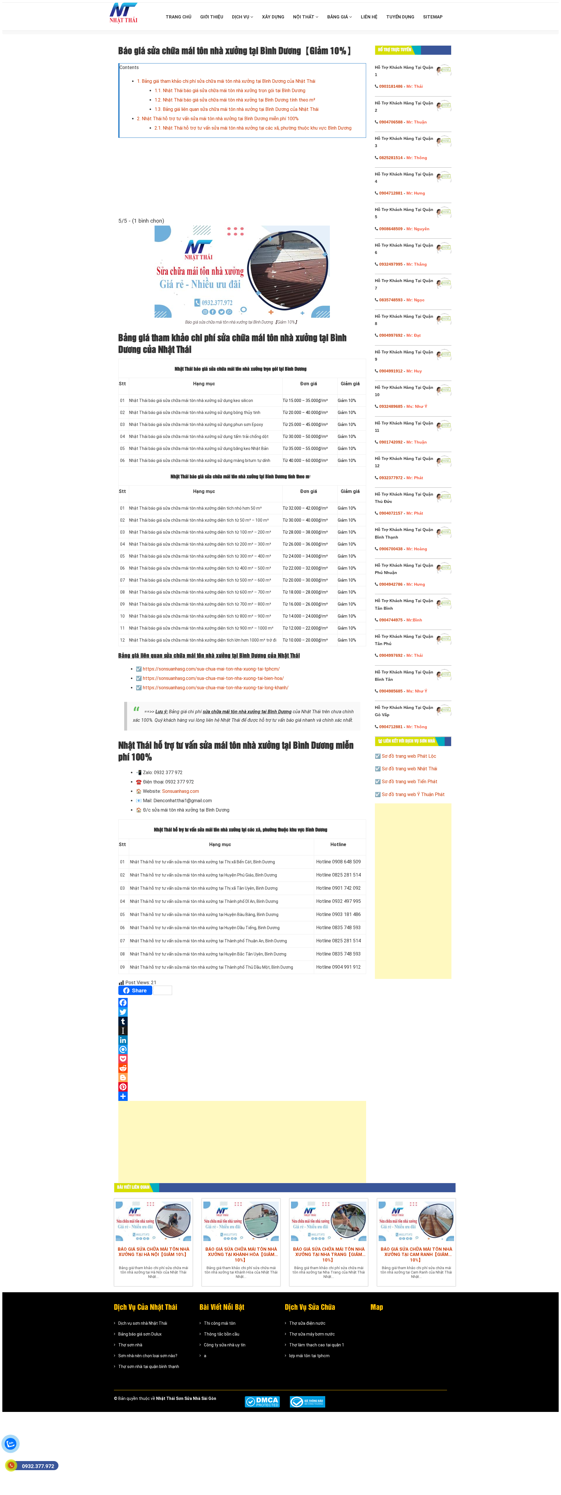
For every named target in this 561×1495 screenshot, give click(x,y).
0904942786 (391, 584)
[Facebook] (242, 1002)
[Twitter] (242, 1012)
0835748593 (391, 300)
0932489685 (391, 406)
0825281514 (391, 157)
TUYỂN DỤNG (400, 17)
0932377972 (391, 477)
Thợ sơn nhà (130, 1345)
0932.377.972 (38, 1466)
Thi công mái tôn (220, 1323)
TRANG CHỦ (178, 17)
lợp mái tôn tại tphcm (309, 1355)
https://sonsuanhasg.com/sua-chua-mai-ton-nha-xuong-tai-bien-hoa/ (213, 678)
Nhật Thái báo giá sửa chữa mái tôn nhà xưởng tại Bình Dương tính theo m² (235, 100)
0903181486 (391, 86)
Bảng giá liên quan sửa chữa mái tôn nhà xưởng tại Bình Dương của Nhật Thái (236, 109)
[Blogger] (242, 1077)
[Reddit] (242, 1068)
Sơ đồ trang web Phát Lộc (409, 756)
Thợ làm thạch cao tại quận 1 (316, 1345)
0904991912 (391, 371)
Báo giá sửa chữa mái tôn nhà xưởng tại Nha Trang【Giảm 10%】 (329, 1255)
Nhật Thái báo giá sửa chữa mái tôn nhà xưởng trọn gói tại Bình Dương (230, 90)
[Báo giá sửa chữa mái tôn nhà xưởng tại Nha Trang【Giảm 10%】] (328, 1221)
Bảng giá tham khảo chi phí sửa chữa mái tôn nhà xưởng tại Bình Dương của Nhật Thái (226, 81)
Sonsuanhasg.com (180, 791)
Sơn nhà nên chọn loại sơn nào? (147, 1355)
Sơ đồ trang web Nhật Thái (409, 768)
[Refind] (242, 1049)
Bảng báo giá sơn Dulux (140, 1334)
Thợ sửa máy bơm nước (312, 1334)
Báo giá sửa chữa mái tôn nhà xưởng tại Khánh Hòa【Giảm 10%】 (241, 1255)
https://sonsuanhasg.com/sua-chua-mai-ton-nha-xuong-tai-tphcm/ (211, 669)
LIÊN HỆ (369, 17)
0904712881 (391, 193)
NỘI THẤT (304, 17)
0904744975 (391, 620)
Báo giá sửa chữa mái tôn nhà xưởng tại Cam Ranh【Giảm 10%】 (416, 1255)
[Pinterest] (242, 1087)
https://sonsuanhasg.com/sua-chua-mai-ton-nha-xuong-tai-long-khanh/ (216, 687)
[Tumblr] (242, 1021)
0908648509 (391, 228)
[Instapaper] (242, 1030)
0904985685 (391, 691)
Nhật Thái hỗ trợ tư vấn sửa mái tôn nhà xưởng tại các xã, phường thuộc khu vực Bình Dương (253, 128)
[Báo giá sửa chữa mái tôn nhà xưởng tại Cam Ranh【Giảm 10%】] (416, 1221)
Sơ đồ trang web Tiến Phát (409, 781)
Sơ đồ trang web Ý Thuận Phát (413, 794)
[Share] (242, 1096)
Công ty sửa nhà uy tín (224, 1345)
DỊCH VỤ (241, 17)
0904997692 (391, 335)
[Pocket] (242, 1058)
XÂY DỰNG (273, 17)
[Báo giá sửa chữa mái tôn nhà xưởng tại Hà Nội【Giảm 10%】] (153, 1221)
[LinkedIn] (242, 1040)
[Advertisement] (242, 1145)
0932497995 (391, 264)
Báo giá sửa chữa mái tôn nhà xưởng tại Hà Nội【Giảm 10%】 (153, 1252)
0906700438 (391, 549)
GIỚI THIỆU (211, 17)
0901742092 (391, 442)
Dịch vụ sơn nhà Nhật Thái (142, 1323)
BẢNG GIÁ (338, 17)
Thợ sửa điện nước (307, 1323)
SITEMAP (433, 17)
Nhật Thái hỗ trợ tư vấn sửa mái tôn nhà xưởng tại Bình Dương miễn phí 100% (218, 118)
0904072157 (391, 513)
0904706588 (391, 122)
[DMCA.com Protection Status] (262, 1402)
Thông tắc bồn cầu (221, 1334)
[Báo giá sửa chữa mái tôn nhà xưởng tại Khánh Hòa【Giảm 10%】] (241, 1221)
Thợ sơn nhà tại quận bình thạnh (148, 1366)
